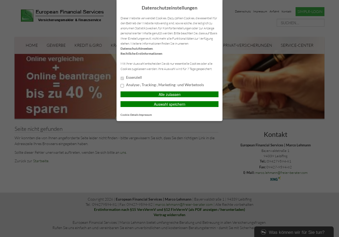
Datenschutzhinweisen (137, 48)
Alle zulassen (170, 94)
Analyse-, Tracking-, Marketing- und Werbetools (164, 85)
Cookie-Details (130, 114)
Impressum (145, 114)
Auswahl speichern (169, 104)
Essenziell (133, 77)
